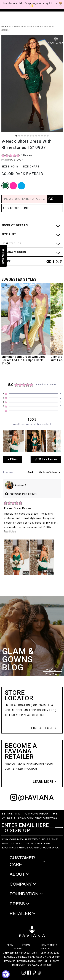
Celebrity (19, 948)
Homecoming (49, 945)
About (17, 874)
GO (50, 199)
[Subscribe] (59, 827)
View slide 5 (28, 136)
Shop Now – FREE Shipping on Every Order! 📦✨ (32, 4)
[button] (16, 155)
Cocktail (45, 948)
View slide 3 (22, 136)
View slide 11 (45, 136)
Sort (31, 472)
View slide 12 (48, 136)
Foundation (24, 893)
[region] (32, 441)
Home (4, 26)
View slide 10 (42, 136)
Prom (10, 945)
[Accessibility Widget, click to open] (6, 974)
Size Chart (30, 166)
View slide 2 (19, 136)
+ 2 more (46, 571)
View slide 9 (39, 136)
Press (17, 903)
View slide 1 (16, 136)
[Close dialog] (60, 4)
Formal (27, 945)
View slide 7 (33, 136)
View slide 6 (30, 136)
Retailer (20, 913)
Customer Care (22, 861)
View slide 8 (36, 136)
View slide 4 (25, 136)
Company (21, 884)
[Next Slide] (58, 441)
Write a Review (49, 460)
